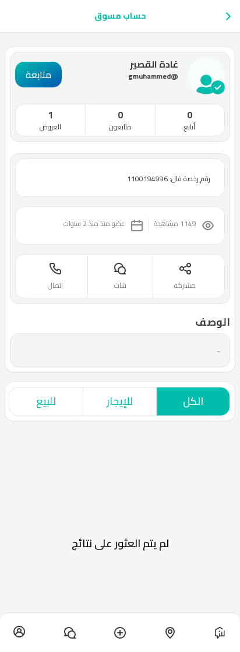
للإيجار (120, 401)
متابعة (38, 74)
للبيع (46, 401)
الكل (193, 401)
